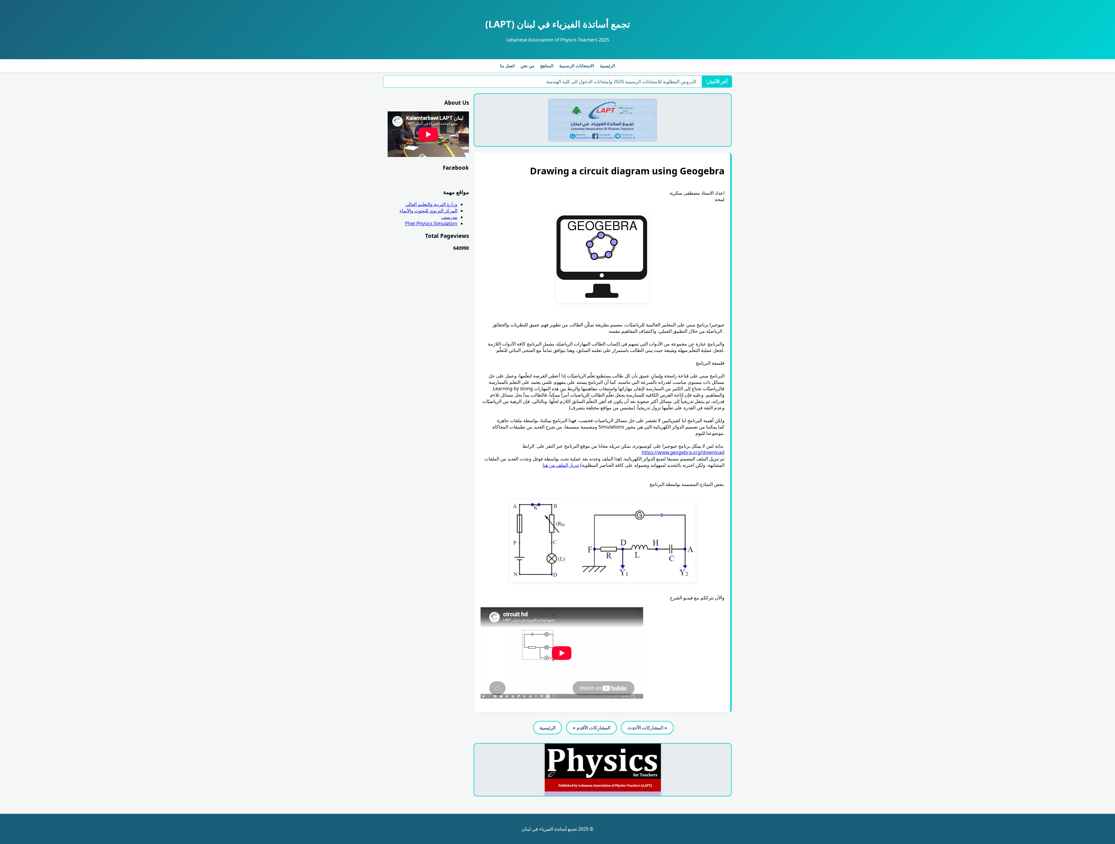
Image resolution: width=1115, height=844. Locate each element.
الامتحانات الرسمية (576, 65)
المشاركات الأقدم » (591, 727)
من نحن (527, 65)
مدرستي (449, 217)
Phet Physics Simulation (431, 223)
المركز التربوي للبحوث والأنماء (428, 210)
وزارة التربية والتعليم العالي (431, 204)
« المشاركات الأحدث (647, 727)
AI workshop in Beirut (672, 81)
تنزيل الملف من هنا (561, 465)
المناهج (546, 65)
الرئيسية (607, 65)
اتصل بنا (507, 65)
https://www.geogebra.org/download (683, 452)
